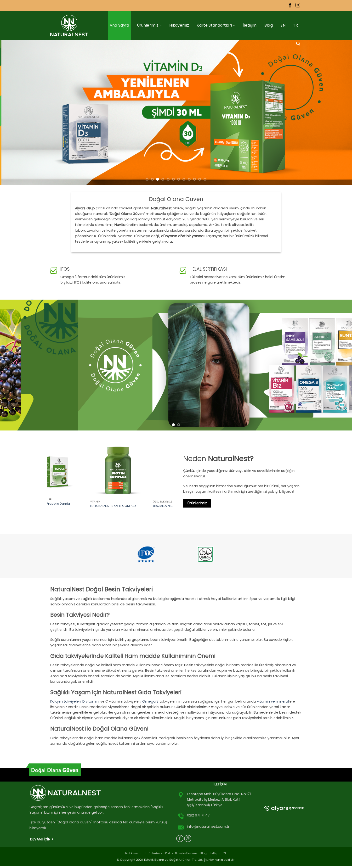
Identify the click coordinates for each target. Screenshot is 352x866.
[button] (298, 44)
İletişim (250, 25)
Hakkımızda (134, 853)
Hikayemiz (179, 25)
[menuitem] (283, 25)
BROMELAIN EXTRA (63, 506)
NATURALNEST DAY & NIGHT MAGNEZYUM (133, 507)
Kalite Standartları (214, 25)
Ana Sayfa (119, 25)
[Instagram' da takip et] (297, 5)
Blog (268, 25)
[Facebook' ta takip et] (290, 5)
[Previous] (13, 112)
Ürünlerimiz (148, 25)
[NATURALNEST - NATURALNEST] (71, 25)
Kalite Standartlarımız (181, 853)
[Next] (339, 112)
